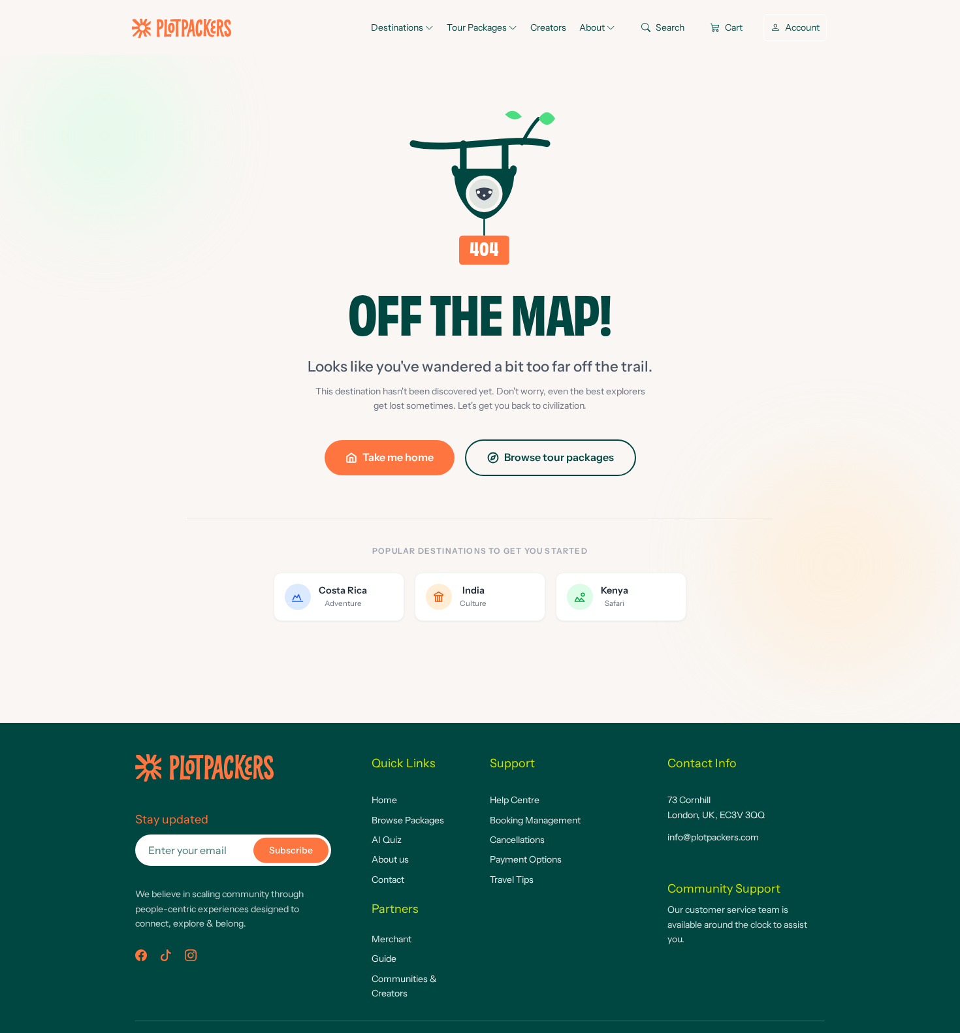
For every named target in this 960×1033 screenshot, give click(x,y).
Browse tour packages (559, 457)
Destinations (398, 27)
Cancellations (517, 840)
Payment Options (526, 859)
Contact (388, 879)
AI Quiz (387, 840)
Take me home (398, 457)
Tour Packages (478, 27)
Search (669, 27)
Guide (384, 958)
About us (390, 859)
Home (384, 800)
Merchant (391, 939)
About (593, 27)
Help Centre (514, 800)
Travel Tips (512, 879)
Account (801, 27)
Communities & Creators (404, 986)
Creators (548, 27)
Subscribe (291, 850)
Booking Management (535, 820)
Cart (733, 27)
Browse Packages (408, 820)
